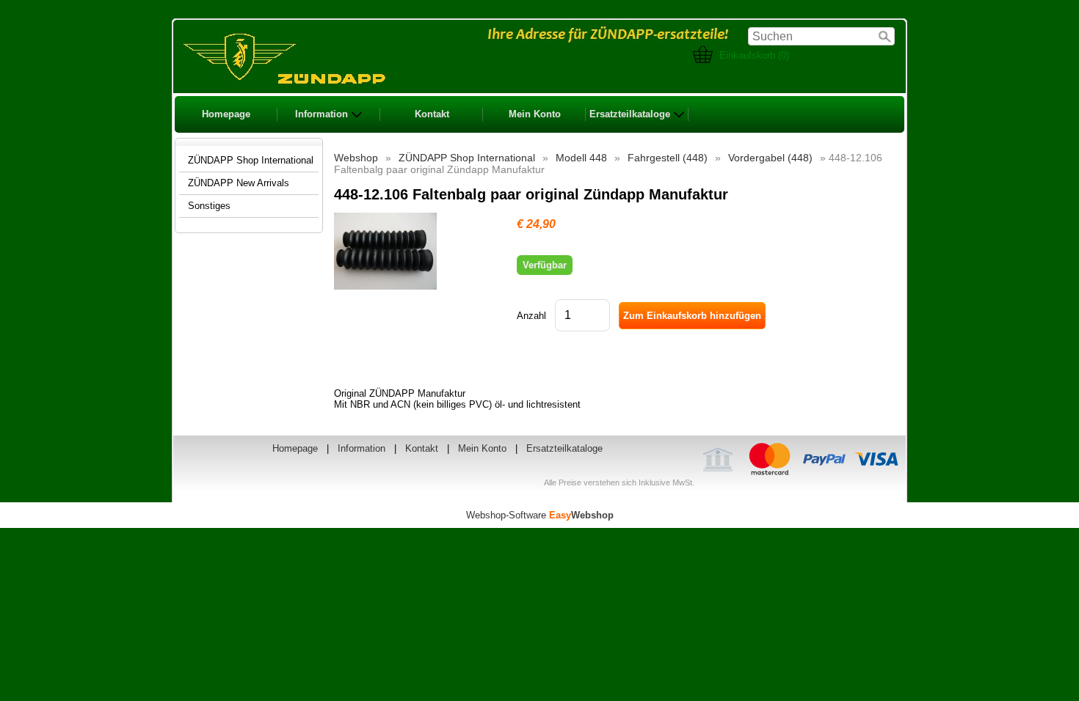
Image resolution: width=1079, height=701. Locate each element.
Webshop (356, 158)
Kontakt (432, 114)
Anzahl (531, 315)
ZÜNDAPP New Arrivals (238, 182)
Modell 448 (581, 158)
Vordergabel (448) (770, 158)
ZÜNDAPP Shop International (467, 158)
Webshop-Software (540, 515)
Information (321, 114)
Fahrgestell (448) (668, 158)
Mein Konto (535, 114)
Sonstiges (209, 205)
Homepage (226, 114)
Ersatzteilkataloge (629, 114)
